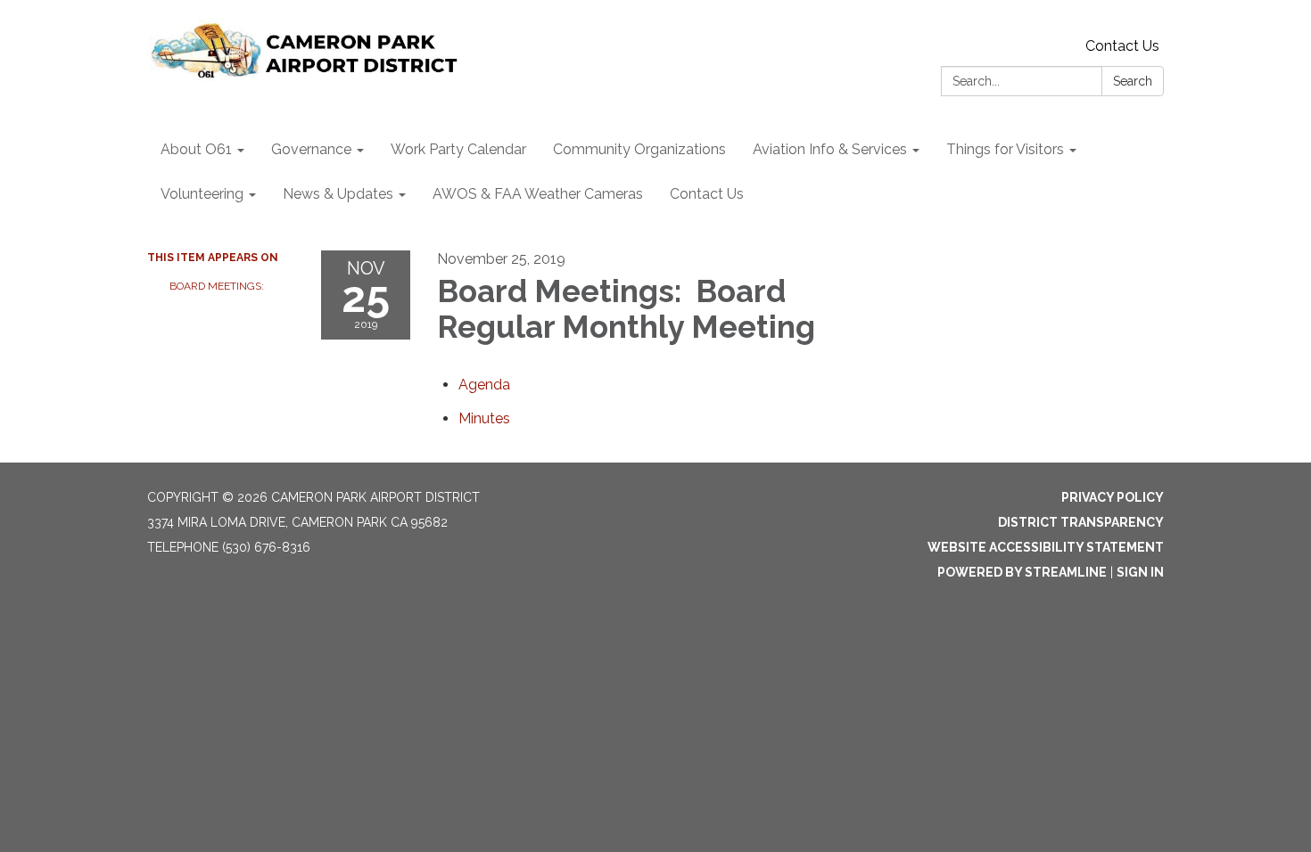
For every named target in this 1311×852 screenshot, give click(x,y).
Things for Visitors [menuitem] (1005, 149)
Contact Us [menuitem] (707, 193)
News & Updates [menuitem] (338, 193)
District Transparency (1081, 522)
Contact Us (1122, 45)
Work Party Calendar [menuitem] (458, 149)
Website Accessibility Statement (1046, 547)
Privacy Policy (1112, 497)
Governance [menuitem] (311, 149)
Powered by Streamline (1022, 572)
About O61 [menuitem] (196, 149)
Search (1132, 81)
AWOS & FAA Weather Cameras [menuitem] (538, 193)
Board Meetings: (218, 286)
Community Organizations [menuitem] (639, 149)
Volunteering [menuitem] (202, 193)
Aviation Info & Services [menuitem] (830, 149)
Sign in (1140, 572)
